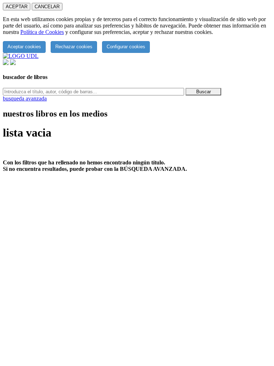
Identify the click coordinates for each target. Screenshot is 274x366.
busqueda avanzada (25, 98)
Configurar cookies (126, 46)
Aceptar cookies (24, 46)
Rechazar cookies (73, 46)
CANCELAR (47, 6)
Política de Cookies (42, 32)
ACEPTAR (16, 6)
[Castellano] (6, 63)
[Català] (13, 63)
